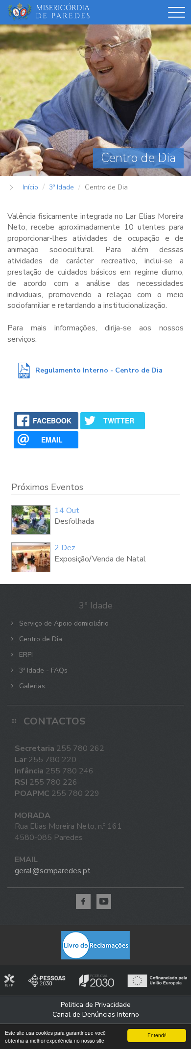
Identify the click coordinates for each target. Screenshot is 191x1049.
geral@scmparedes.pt (53, 870)
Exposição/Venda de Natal (100, 559)
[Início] (48, 12)
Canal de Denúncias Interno (95, 1014)
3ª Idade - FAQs (42, 670)
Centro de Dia (39, 639)
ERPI (25, 654)
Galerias (31, 686)
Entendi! (157, 1035)
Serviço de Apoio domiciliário (63, 623)
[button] (176, 14)
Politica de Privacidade (96, 1004)
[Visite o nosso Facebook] (83, 901)
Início (30, 187)
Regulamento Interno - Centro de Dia (99, 370)
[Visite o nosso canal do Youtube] (103, 901)
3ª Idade (61, 187)
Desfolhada (74, 521)
